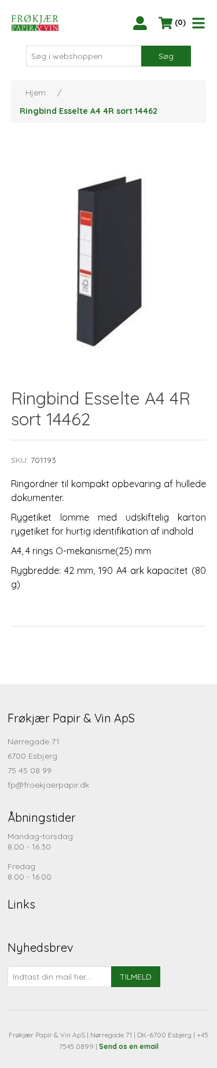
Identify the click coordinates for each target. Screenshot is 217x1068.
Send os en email (129, 1046)
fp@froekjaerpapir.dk (48, 785)
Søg (166, 56)
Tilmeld (136, 976)
